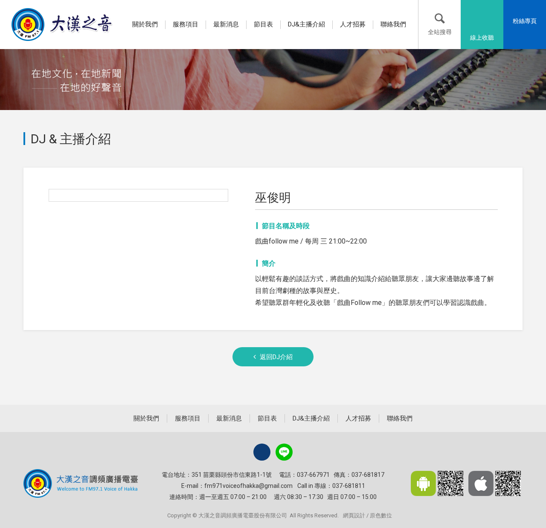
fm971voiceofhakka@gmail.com (248, 485)
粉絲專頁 (525, 20)
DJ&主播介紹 (306, 24)
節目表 (263, 24)
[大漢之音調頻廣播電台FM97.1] (63, 24)
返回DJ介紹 (276, 357)
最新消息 (226, 24)
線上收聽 (482, 37)
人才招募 (353, 24)
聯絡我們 (393, 24)
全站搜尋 (440, 32)
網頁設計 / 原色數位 (367, 515)
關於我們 (145, 24)
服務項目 (185, 24)
